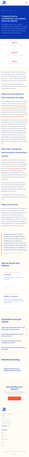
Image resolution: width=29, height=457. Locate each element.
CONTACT (3, 445)
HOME (2, 432)
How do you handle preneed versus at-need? (13, 348)
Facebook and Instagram (13, 168)
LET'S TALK (14, 398)
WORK (2, 437)
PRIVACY (14, 454)
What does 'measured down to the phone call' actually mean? (13, 328)
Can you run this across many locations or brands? (11, 341)
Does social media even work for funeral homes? (12, 335)
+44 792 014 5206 (5, 423)
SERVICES (3, 434)
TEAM (2, 443)
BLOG (2, 441)
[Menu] (26, 3)
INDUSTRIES (4, 439)
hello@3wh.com (5, 425)
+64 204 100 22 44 (6, 421)
